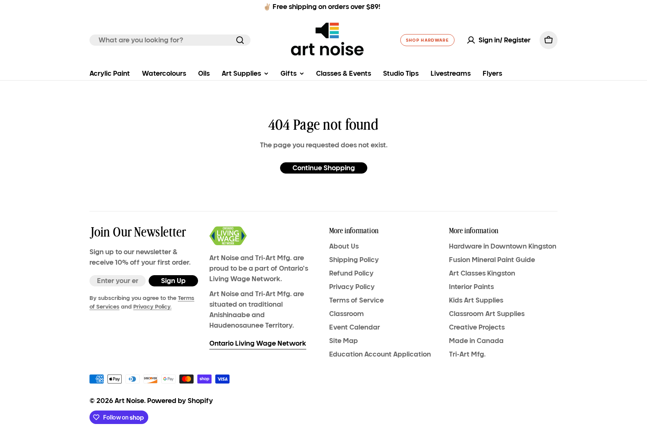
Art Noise (129, 401)
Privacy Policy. (152, 306)
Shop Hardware (427, 40)
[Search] (240, 40)
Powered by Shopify (180, 401)
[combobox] (169, 40)
